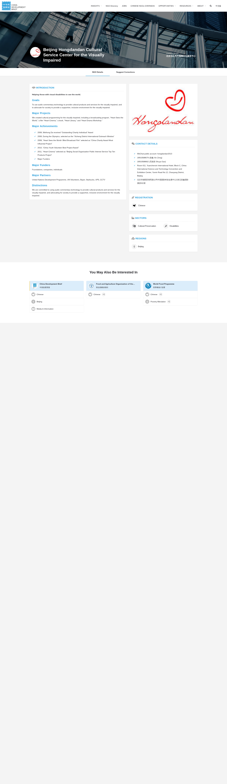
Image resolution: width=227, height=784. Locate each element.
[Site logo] (14, 5)
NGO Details (97, 72)
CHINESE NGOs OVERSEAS (143, 6)
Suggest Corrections (125, 72)
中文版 (218, 6)
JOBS (124, 6)
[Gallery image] (163, 110)
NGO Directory (112, 6)
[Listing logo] (35, 52)
